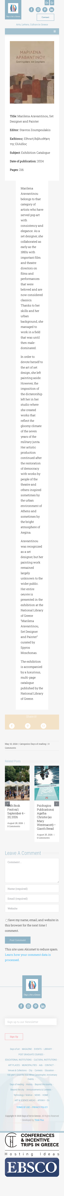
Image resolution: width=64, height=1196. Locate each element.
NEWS (37, 1095)
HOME (45, 1095)
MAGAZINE (27, 1049)
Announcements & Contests (38, 1089)
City (30, 1070)
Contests (39, 1070)
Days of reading (38, 743)
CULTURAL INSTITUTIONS (45, 1059)
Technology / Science (23, 1095)
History (29, 1084)
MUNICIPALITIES (29, 1065)
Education (49, 1070)
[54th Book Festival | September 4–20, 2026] (17, 768)
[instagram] (38, 9)
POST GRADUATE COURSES (31, 1054)
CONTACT (49, 1065)
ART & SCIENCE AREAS (25, 1100)
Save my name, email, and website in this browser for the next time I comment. (32, 925)
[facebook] (31, 9)
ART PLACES (14, 1065)
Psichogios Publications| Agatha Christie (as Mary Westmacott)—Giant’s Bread (46, 817)
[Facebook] (11, 726)
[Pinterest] (27, 726)
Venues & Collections (17, 1070)
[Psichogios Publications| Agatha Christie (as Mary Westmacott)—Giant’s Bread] (46, 768)
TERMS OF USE (23, 1107)
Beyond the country (43, 1084)
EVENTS (38, 1049)
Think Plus (39, 1120)
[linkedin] (51, 9)
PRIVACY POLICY (40, 1107)
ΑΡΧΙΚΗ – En (43, 1100)
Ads (41, 1065)
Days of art (15, 1049)
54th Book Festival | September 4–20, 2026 (16, 811)
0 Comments (13, 826)
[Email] (43, 726)
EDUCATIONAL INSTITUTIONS (18, 1059)
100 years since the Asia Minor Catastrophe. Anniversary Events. (32, 1077)
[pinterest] (44, 9)
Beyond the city (17, 1089)
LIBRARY (48, 1049)
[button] (7, 803)
